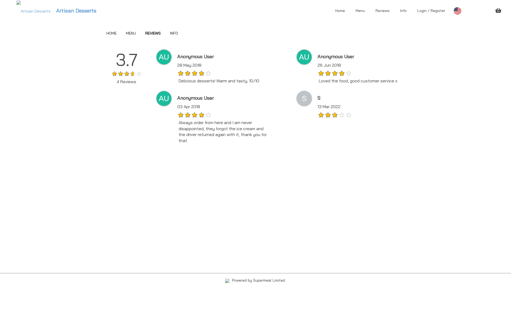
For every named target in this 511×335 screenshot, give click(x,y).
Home (340, 10)
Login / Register (431, 10)
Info (403, 10)
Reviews (383, 10)
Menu (360, 10)
